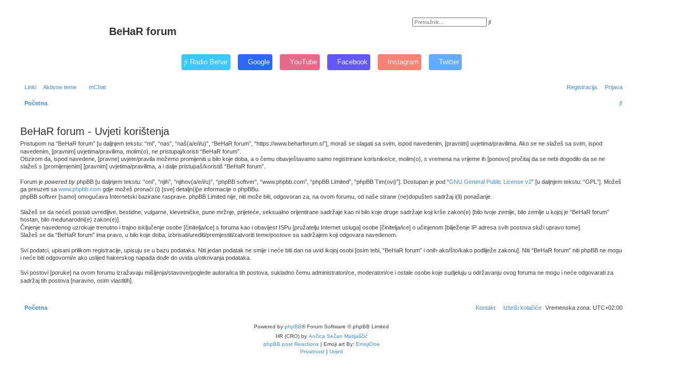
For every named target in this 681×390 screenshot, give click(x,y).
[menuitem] (58, 87)
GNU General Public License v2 (490, 182)
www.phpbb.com (80, 189)
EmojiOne (368, 344)
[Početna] (63, 35)
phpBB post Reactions (291, 344)
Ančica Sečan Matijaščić (338, 336)
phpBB (293, 326)
